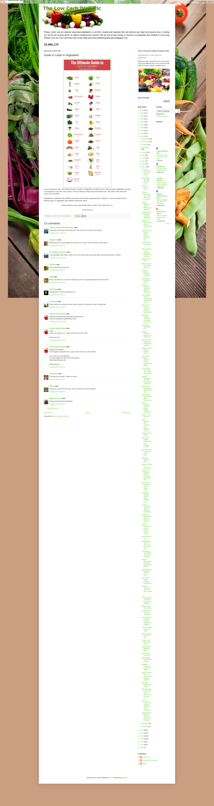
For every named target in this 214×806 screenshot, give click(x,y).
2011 (142, 745)
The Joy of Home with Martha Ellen (61, 227)
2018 (142, 133)
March (144, 167)
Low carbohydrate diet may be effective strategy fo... (147, 599)
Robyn (144, 763)
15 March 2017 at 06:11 (57, 282)
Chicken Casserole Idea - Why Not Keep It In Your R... (146, 195)
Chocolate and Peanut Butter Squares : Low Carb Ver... (147, 235)
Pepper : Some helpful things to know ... (147, 350)
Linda (51, 277)
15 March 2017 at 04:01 (57, 270)
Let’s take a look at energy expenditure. (147, 580)
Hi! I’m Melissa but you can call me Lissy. (146, 452)
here (111, 205)
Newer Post (48, 413)
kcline (111, 778)
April (143, 164)
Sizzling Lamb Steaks (146, 434)
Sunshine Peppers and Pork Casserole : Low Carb (146, 318)
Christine (52, 264)
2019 (142, 131)
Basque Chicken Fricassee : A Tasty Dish (147, 334)
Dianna (51, 386)
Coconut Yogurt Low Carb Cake (147, 629)
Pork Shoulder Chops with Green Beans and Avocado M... (146, 693)
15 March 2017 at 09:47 (57, 295)
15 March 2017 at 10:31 (57, 307)
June (144, 158)
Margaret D (53, 240)
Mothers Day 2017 (146, 260)
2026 (142, 110)
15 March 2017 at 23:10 (57, 392)
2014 (142, 736)
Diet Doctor (161, 167)
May (143, 161)
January (145, 726)
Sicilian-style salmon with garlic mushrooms (147, 397)
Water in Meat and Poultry (146, 607)
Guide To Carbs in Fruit (145, 187)
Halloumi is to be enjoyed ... (146, 244)
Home (88, 413)
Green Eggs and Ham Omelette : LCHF (146, 180)
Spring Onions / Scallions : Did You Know (147, 572)
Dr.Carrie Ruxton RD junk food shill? (146, 172)
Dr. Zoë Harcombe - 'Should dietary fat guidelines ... (147, 508)
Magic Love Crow (55, 398)
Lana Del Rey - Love (147, 537)
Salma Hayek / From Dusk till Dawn (146, 265)
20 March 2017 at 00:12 (57, 404)
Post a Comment (52, 408)
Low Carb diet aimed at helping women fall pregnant (146, 621)
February (145, 723)
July (143, 155)
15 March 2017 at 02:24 (57, 258)
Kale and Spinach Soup (145, 459)
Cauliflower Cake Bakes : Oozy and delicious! (147, 553)
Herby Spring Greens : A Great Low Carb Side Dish (146, 544)
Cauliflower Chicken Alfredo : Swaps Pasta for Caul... (145, 497)
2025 (142, 113)
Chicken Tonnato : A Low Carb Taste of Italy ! (147, 589)
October (145, 145)
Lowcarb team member (57, 314)
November (145, 142)
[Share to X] (80, 216)
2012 (142, 742)
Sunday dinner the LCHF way (147, 635)
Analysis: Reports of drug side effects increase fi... (147, 288)
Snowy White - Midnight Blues (146, 648)
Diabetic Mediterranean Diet (162, 196)
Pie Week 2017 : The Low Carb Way (147, 612)
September (145, 148)
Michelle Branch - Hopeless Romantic (146, 272)
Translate (164, 116)
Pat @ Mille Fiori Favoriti (57, 252)
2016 (142, 730)
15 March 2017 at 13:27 (57, 379)
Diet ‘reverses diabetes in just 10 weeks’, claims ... (146, 486)
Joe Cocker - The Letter (146, 654)
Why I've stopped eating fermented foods (162, 217)
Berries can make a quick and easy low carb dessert (147, 308)
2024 (142, 116)
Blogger (124, 778)
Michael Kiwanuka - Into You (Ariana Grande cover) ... (146, 529)
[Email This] (76, 216)
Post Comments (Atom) (60, 416)
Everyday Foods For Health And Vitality (146, 667)
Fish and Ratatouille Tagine (146, 684)
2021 (142, 125)
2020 (142, 128)
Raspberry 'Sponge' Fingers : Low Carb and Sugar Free (146, 475)
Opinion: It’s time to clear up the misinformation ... (147, 224)
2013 (142, 739)
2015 (142, 733)
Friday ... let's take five (146, 416)
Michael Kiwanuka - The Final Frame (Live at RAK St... (147, 380)
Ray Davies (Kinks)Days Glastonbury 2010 (147, 389)
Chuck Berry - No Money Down (146, 280)
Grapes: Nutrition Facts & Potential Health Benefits (162, 184)
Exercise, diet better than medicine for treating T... (147, 342)
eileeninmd (53, 301)
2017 (142, 136)
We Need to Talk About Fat (146, 327)
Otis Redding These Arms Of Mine (146, 659)
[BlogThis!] (78, 216)
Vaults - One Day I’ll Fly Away (146, 642)
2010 (142, 748)
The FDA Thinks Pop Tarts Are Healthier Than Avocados (146, 705)
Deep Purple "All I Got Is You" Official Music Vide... (147, 370)
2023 (142, 119)
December (145, 139)
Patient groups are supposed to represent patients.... (147, 676)
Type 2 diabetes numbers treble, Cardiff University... (146, 407)
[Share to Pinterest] (85, 216)
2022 (142, 122)
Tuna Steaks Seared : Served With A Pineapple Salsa (147, 298)
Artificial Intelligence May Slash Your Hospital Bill (162, 201)
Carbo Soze (146, 757)
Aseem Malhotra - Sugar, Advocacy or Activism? (147, 206)
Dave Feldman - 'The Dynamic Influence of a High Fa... (147, 252)
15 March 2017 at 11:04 (57, 367)
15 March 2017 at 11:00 (57, 340)
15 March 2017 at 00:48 (57, 233)
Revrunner (53, 289)
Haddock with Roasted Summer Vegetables (146, 215)
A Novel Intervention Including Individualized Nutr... (147, 563)
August (144, 152)
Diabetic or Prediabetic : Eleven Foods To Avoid (147, 518)
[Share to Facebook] (83, 216)
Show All (168, 223)
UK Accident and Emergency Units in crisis (162, 156)
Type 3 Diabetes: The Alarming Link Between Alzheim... (146, 425)
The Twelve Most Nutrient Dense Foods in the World (147, 361)
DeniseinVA (53, 374)
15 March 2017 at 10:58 (57, 321)
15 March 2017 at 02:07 (57, 245)
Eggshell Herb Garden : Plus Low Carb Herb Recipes (146, 716)
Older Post (126, 413)
